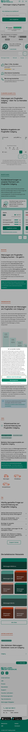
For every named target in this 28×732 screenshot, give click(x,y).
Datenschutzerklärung (17, 383)
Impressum (9, 383)
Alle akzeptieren (14, 380)
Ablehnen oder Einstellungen (14, 377)
